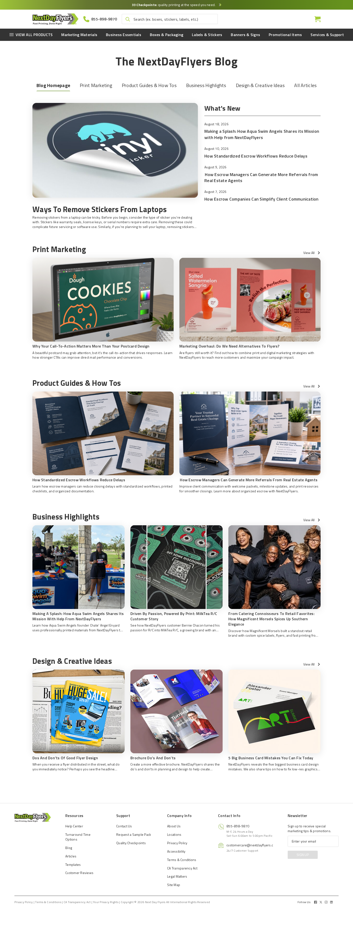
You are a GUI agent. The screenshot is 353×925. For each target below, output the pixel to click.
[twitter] (320, 902)
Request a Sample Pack (133, 834)
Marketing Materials (79, 35)
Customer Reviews (79, 872)
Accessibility (176, 851)
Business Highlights (206, 85)
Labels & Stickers (207, 35)
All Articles (305, 85)
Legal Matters (177, 876)
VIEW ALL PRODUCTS (34, 35)
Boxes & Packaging (166, 35)
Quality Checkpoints (131, 842)
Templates (73, 864)
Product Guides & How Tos (149, 85)
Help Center (74, 826)
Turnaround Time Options (78, 837)
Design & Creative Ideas (260, 85)
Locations (174, 834)
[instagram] (326, 902)
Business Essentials (123, 35)
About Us (174, 826)
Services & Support (327, 35)
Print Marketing (96, 85)
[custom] (315, 902)
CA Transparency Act (182, 868)
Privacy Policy (177, 842)
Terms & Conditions (181, 859)
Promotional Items (285, 35)
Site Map (173, 884)
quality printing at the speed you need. (174, 4)
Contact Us (124, 826)
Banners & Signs (245, 35)
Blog (68, 847)
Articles (70, 856)
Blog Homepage (53, 85)
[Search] (128, 19)
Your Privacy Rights (105, 902)
